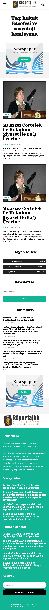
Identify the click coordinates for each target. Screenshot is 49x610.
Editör (5, 144)
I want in (24, 299)
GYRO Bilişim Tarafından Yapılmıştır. (24, 606)
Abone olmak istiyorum (24, 592)
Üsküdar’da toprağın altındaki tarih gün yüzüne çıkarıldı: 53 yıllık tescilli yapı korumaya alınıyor (22, 342)
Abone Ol (41, 272)
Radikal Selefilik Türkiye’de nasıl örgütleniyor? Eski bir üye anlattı (18, 318)
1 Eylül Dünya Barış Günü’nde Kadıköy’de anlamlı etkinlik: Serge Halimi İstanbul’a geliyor (22, 353)
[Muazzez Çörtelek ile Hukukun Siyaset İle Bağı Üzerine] (24, 100)
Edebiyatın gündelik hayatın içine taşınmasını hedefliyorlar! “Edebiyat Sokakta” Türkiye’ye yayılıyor (20, 365)
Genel (6, 114)
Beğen (42, 261)
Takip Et (41, 266)
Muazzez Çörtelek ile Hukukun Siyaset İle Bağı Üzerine (22, 131)
